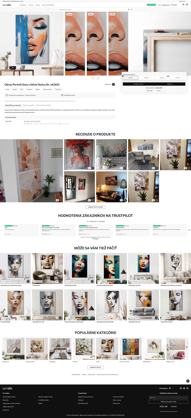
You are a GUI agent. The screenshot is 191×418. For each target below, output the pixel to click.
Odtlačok (81, 400)
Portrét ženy (36, 285)
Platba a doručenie (8, 406)
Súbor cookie (117, 400)
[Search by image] (129, 9)
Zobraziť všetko (95, 367)
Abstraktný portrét (70, 285)
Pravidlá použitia (83, 403)
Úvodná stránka (76, 374)
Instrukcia (6, 410)
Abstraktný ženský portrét (105, 285)
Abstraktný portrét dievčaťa (105, 322)
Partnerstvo (116, 403)
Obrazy (84, 374)
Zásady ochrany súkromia (85, 397)
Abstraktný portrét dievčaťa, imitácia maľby (11, 285)
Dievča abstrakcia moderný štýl (74, 322)
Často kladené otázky (9, 397)
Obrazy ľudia (91, 374)
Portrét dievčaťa (5, 322)
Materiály (6, 400)
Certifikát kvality (43, 400)
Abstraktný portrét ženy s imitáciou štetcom (172, 285)
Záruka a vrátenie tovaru (45, 397)
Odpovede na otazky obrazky (11, 403)
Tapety (40, 403)
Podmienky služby (118, 397)
